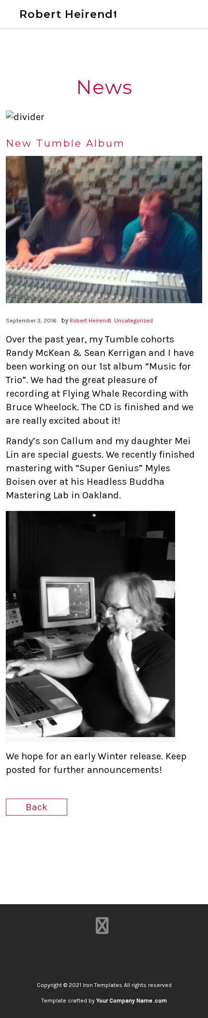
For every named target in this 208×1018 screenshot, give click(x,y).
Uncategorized (133, 320)
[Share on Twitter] (95, 844)
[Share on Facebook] (78, 844)
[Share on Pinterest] (129, 844)
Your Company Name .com (131, 1000)
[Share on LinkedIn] (112, 844)
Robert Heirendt (69, 14)
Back (36, 807)
